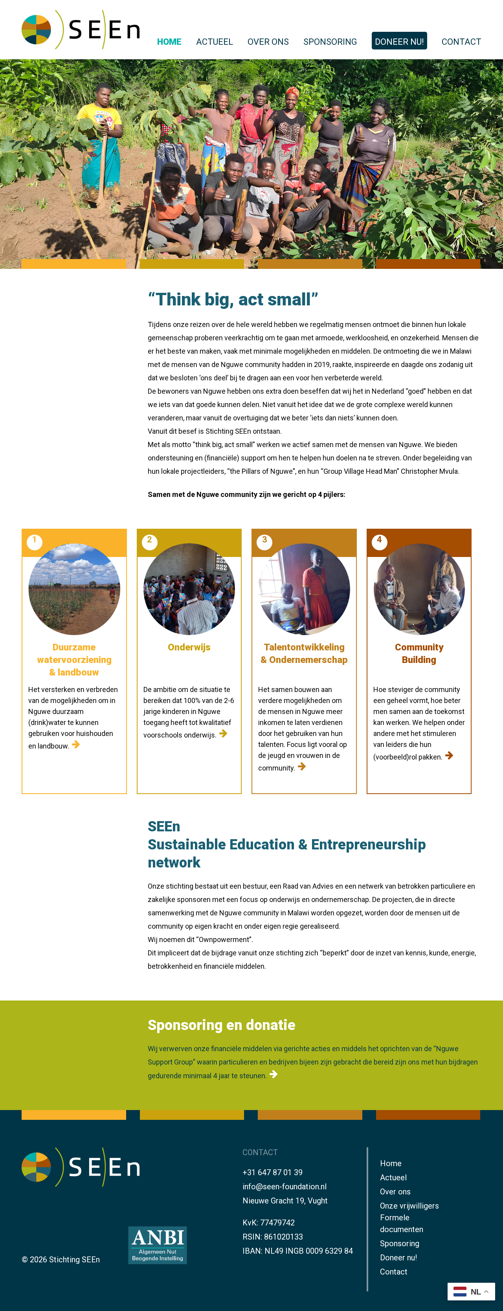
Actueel (214, 42)
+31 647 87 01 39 (272, 1172)
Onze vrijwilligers (409, 1206)
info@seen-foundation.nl (284, 1186)
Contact (461, 42)
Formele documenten (401, 1223)
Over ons (268, 42)
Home (169, 42)
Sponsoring (330, 42)
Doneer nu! (399, 42)
